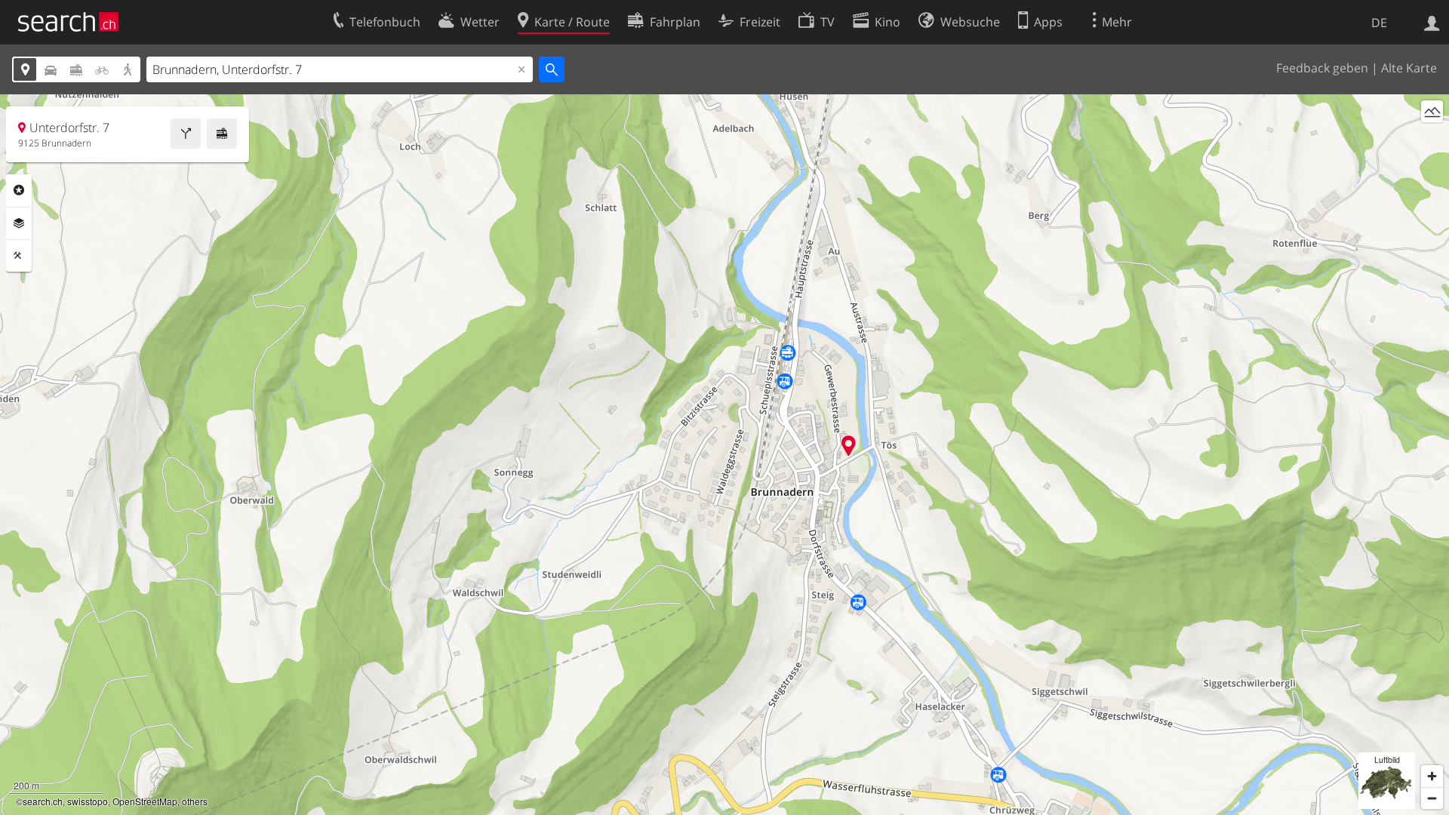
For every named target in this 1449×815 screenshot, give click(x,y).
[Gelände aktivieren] (1432, 111)
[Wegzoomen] (1432, 798)
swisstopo (87, 801)
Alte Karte (1409, 68)
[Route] (186, 133)
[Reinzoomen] (1432, 776)
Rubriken (19, 190)
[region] (724, 454)
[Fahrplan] (222, 133)
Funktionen (19, 256)
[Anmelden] (1432, 22)
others (195, 801)
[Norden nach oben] (1432, 139)
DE (1379, 22)
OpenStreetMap (144, 801)
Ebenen (19, 223)
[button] (848, 446)
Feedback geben (1322, 68)
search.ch (43, 801)
